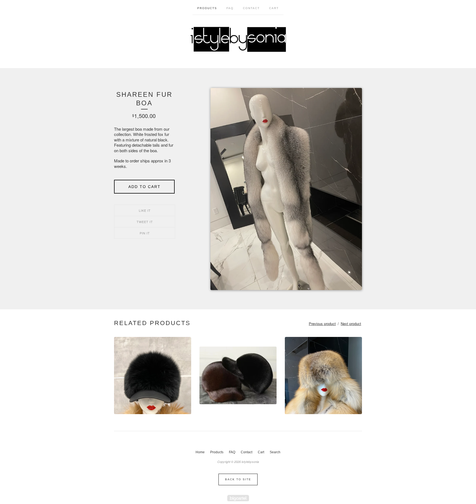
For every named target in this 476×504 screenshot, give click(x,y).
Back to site (238, 479)
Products (207, 8)
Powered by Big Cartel (238, 498)
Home (200, 452)
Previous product (322, 323)
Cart (274, 8)
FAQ (230, 8)
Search (275, 452)
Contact (251, 8)
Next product (351, 323)
